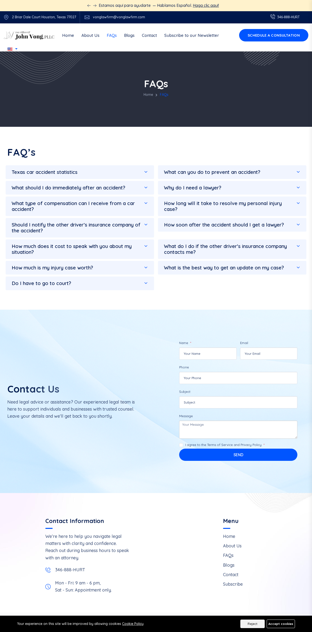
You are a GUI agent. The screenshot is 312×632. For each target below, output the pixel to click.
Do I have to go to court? (41, 283)
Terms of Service (220, 445)
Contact (149, 35)
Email (244, 343)
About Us (90, 35)
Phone (184, 367)
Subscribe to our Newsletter (191, 35)
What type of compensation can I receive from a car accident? (73, 206)
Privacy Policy (251, 445)
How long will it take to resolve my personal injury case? (223, 206)
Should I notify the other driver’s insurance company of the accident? (76, 228)
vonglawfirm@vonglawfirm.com (119, 17)
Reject (252, 624)
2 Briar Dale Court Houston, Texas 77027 (44, 17)
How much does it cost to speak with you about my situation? (72, 249)
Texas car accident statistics (45, 172)
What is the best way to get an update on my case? (224, 268)
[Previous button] (95, 6)
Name (184, 343)
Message (186, 416)
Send (238, 454)
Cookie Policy (133, 624)
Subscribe (233, 584)
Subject (184, 392)
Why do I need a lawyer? (192, 188)
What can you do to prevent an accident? (212, 172)
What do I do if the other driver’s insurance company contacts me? (225, 249)
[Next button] (89, 6)
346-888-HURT (70, 570)
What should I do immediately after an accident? (68, 188)
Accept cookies (280, 624)
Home (68, 35)
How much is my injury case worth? (52, 268)
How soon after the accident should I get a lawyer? (224, 225)
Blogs (129, 35)
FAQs (112, 35)
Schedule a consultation (274, 35)
